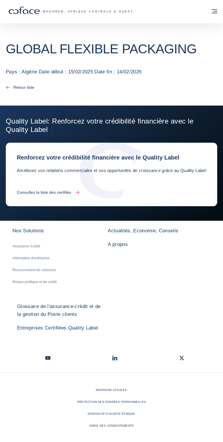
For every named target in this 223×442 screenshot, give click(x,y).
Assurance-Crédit (26, 246)
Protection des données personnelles (111, 401)
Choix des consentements (111, 425)
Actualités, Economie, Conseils (143, 230)
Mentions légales (111, 390)
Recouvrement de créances (34, 270)
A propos (118, 244)
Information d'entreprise (31, 258)
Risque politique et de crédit (34, 282)
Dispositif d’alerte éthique (111, 413)
